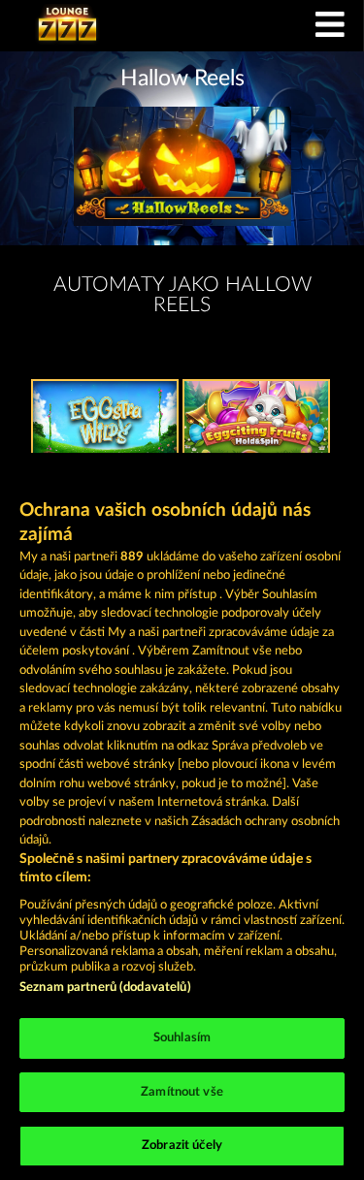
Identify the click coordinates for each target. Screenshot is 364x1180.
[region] (182, 816)
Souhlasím (182, 1038)
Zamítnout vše (182, 1092)
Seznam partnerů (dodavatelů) (105, 987)
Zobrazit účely (182, 1145)
